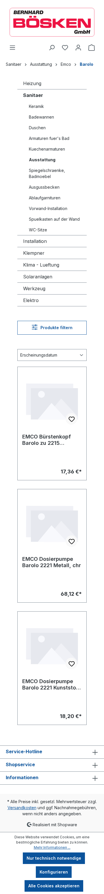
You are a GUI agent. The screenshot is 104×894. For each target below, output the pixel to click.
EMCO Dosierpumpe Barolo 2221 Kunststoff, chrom (52, 684)
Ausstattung (42, 159)
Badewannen (41, 117)
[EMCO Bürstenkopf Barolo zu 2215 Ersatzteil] (52, 400)
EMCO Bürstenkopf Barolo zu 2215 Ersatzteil (46, 440)
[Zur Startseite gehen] (52, 22)
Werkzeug (34, 288)
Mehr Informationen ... (52, 847)
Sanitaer (33, 95)
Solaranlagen (37, 277)
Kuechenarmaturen (47, 149)
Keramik (36, 106)
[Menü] (12, 47)
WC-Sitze (38, 229)
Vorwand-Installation (48, 208)
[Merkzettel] (65, 47)
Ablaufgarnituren (44, 197)
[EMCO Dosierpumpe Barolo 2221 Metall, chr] (52, 523)
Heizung (32, 83)
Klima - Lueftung (41, 265)
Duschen (37, 127)
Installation (35, 241)
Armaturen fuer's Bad (49, 138)
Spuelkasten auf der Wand (54, 219)
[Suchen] (51, 47)
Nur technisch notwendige (54, 858)
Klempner (33, 253)
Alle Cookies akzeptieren (53, 885)
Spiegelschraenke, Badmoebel (47, 173)
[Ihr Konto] (78, 47)
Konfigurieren (54, 871)
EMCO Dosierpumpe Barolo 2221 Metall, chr (51, 562)
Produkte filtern (56, 327)
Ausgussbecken (44, 187)
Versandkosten (22, 807)
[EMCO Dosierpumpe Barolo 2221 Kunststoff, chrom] (52, 645)
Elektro (31, 300)
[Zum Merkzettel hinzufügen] (71, 419)
